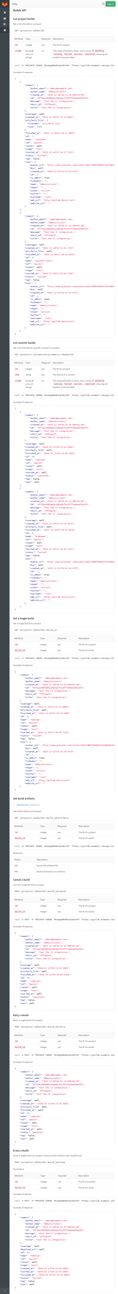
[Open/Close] (5, 1291)
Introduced (22, 804)
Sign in (110, 3)
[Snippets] (5, 24)
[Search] (103, 4)
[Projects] (5, 13)
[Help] (5, 30)
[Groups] (5, 18)
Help (15, 4)
